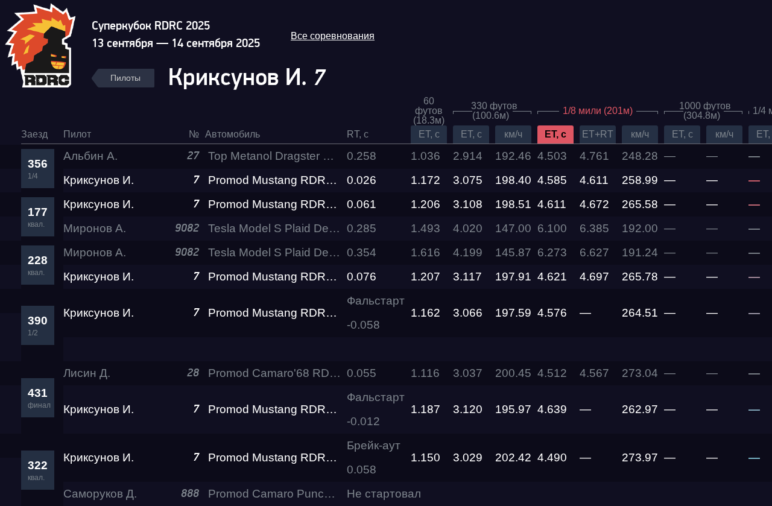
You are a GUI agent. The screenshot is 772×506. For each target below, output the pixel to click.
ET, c (429, 134)
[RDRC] (47, 44)
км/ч (513, 134)
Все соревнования (333, 36)
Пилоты (125, 78)
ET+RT (597, 134)
